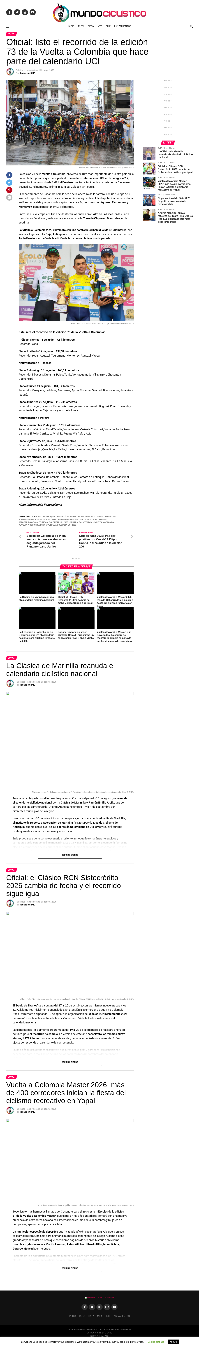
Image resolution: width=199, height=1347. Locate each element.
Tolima (88, 522)
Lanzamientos (122, 26)
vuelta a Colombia (105, 522)
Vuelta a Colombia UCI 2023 (61, 525)
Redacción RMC (27, 73)
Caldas (72, 517)
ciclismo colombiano (104, 517)
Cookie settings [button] (156, 1341)
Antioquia (49, 517)
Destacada (44, 520)
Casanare (84, 517)
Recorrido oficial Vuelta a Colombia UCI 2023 (44, 522)
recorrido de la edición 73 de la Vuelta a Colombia (80, 520)
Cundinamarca (28, 520)
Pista (91, 26)
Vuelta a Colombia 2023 (32, 525)
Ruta (81, 26)
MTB (99, 26)
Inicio (71, 26)
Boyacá (62, 517)
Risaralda (76, 522)
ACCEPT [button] (173, 1342)
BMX (108, 26)
